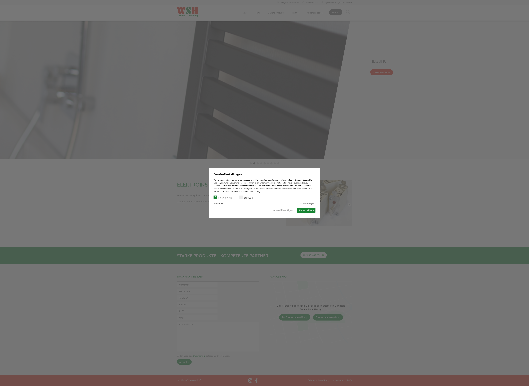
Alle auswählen (306, 210)
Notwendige (225, 197)
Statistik (248, 197)
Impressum (218, 203)
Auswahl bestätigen (283, 210)
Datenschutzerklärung (250, 191)
